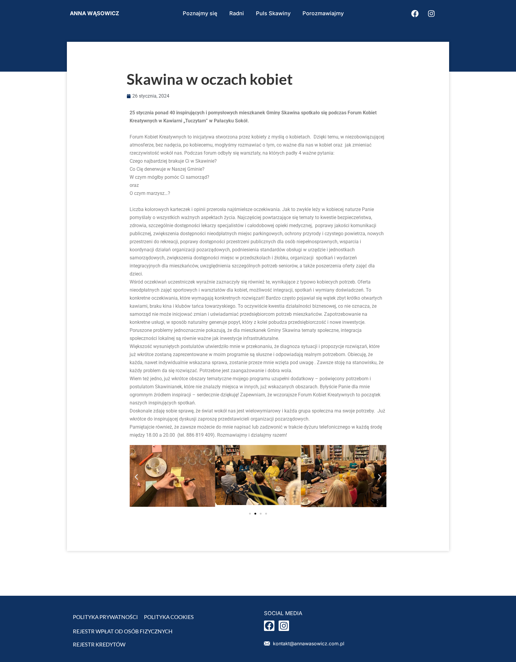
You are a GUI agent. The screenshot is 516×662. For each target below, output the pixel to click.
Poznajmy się (200, 13)
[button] (136, 477)
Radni (236, 13)
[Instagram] (431, 13)
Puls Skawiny (273, 13)
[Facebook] (414, 13)
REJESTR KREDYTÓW (99, 644)
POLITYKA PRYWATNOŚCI (105, 617)
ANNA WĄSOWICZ (94, 13)
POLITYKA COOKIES (169, 617)
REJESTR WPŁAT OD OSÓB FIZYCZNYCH (123, 631)
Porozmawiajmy (323, 13)
